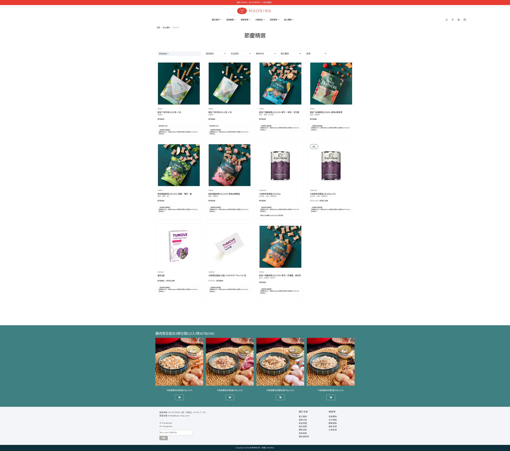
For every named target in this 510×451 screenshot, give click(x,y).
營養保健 (244, 20)
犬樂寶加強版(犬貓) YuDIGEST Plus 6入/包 (227, 275)
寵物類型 (210, 53)
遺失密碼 (303, 426)
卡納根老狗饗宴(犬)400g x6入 (323, 194)
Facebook (167, 423)
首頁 (158, 28)
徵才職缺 (303, 416)
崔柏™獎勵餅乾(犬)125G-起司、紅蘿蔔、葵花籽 (280, 275)
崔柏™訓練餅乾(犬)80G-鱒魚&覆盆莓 (326, 112)
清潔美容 (273, 20)
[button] (446, 20)
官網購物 (333, 416)
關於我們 (215, 20)
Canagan (262, 190)
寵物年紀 (260, 53)
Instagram (167, 426)
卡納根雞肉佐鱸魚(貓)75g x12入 (280, 390)
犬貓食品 (259, 20)
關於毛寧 (303, 412)
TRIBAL (160, 109)
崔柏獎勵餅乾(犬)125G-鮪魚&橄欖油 (224, 194)
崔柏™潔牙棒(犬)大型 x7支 (169, 112)
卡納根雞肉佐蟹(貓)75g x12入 (331, 390)
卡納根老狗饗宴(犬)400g (270, 194)
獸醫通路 (333, 423)
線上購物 (288, 20)
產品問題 (303, 423)
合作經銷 (333, 420)
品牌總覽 (230, 20)
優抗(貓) (161, 275)
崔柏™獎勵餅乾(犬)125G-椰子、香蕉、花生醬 (279, 112)
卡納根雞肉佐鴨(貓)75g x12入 (230, 390)
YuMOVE (161, 272)
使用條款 (303, 433)
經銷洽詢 (303, 420)
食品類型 (235, 53)
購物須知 (303, 430)
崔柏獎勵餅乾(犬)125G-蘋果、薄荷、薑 (175, 194)
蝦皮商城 (333, 426)
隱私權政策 (304, 436)
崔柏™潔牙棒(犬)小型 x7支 (220, 112)
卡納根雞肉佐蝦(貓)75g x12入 (179, 390)
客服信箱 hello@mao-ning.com (174, 416)
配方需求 (285, 53)
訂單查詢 (333, 430)
